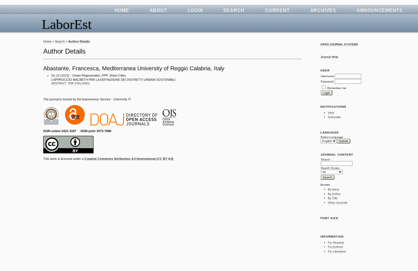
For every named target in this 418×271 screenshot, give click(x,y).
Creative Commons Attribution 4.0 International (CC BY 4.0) (128, 158)
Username (327, 76)
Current (277, 10)
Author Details (79, 41)
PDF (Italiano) (79, 83)
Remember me (336, 88)
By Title (333, 198)
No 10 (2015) (60, 75)
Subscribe (334, 116)
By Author (334, 193)
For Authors (335, 246)
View (331, 112)
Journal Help (329, 56)
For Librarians (337, 251)
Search (234, 10)
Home (122, 10)
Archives (323, 10)
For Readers (336, 242)
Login (195, 10)
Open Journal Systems (339, 44)
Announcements (380, 10)
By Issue (333, 189)
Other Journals (337, 202)
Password (327, 81)
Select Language (331, 137)
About (158, 10)
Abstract (59, 83)
